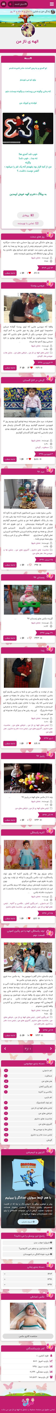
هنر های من (37, 553)
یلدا (43, 650)
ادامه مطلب (10, 273)
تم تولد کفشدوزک (29, 1102)
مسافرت (45, 447)
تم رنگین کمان (31, 903)
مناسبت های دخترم (40, 549)
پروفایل (25, 215)
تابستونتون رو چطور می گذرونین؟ (34, 1248)
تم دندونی (44, 903)
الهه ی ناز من (14, 1409)
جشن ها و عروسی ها (29, 1129)
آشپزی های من (22, 549)
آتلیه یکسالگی (37, 832)
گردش (39, 356)
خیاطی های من (20, 352)
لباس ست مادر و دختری (18, 728)
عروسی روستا (38, 285)
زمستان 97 (39, 577)
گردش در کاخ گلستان (34, 380)
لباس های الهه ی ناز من (39, 352)
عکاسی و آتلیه (16, 903)
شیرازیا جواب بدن (42, 1242)
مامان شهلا (35, 257)
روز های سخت (37, 237)
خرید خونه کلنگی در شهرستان (36, 1254)
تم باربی (48, 1097)
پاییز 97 (40, 756)
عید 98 (41, 472)
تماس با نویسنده (26, 223)
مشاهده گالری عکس (28, 1336)
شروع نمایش (27, 1221)
